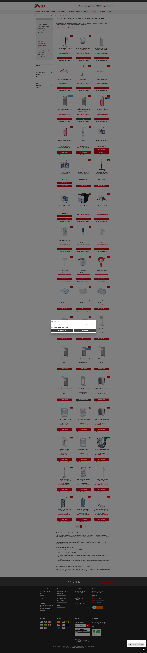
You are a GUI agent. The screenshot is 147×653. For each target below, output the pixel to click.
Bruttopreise (62, 330)
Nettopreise (85, 330)
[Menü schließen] (95, 322)
